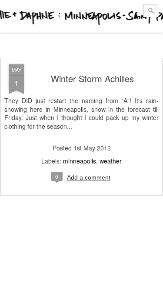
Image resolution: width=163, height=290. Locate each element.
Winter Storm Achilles (92, 78)
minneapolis (79, 161)
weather (111, 161)
